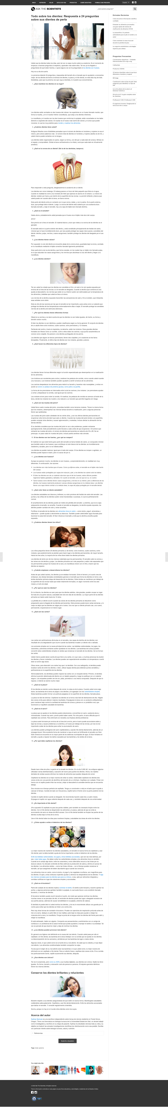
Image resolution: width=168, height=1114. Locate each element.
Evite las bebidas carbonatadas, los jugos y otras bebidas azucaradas (55, 857)
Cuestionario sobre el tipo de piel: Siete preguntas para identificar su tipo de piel (125, 83)
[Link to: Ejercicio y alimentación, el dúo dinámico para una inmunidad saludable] (53, 1070)
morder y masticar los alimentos (69, 123)
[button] (126, 2)
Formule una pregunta (102, 2)
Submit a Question (67, 1041)
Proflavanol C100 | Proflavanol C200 (124, 100)
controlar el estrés (65, 887)
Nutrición (42, 2)
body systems (39, 1048)
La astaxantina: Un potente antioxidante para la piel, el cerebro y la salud (125, 35)
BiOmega (115, 78)
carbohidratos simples (92, 691)
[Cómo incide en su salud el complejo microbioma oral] (1, 557)
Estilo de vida (61, 2)
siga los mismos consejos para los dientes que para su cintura (67, 875)
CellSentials (116, 65)
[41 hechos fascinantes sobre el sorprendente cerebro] (166, 557)
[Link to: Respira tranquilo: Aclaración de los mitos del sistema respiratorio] (35, 1070)
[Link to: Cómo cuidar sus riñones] (44, 1070)
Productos (73, 2)
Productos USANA (118, 68)
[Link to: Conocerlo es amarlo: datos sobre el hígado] (62, 1070)
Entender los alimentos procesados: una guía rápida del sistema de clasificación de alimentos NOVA (123, 27)
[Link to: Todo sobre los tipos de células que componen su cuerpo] (81, 1070)
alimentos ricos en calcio (67, 511)
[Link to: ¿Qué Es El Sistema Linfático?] (99, 1070)
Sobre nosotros (85, 2)
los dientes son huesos (91, 68)
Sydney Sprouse (37, 1019)
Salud (51, 2)
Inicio (34, 2)
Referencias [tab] (38, 1033)
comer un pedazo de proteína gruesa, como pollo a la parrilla (59, 387)
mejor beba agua (40, 859)
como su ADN (54, 962)
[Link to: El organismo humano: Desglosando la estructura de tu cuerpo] (72, 1070)
